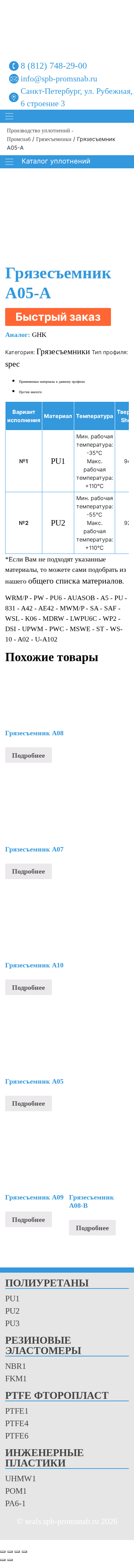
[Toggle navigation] (9, 116)
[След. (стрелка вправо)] (10, 1560)
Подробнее (28, 755)
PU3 (12, 1323)
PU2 (58, 522)
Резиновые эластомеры (43, 1345)
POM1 (16, 1490)
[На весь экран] (10, 1552)
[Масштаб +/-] (2, 1552)
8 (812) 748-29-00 (54, 66)
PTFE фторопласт (57, 1395)
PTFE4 (17, 1423)
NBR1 (15, 1366)
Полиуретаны (47, 1283)
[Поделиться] (17, 1552)
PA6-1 (15, 1503)
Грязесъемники (53, 139)
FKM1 (16, 1378)
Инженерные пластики (44, 1458)
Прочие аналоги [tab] (30, 392)
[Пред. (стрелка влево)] (2, 1560)
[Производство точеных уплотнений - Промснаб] (67, 26)
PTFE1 (17, 1410)
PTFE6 (17, 1435)
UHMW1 (20, 1478)
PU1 (58, 461)
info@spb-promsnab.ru (59, 78)
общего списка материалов (75, 580)
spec (12, 363)
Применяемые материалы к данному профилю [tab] (52, 382)
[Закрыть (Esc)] (24, 1552)
